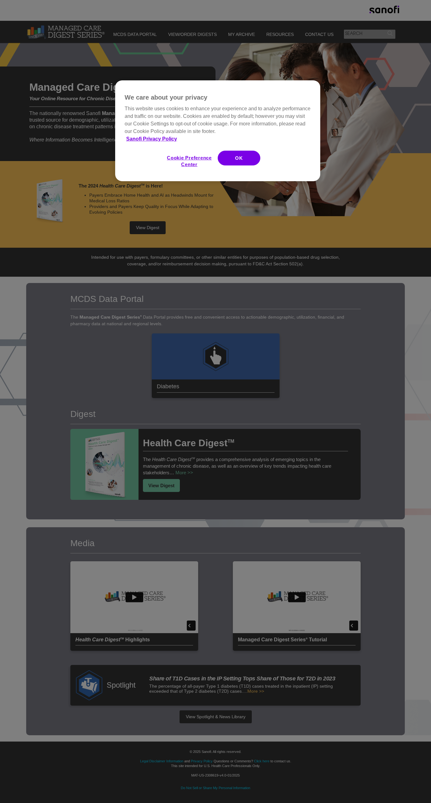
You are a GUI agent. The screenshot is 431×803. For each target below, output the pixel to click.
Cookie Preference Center (189, 161)
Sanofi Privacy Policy (151, 139)
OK (239, 158)
